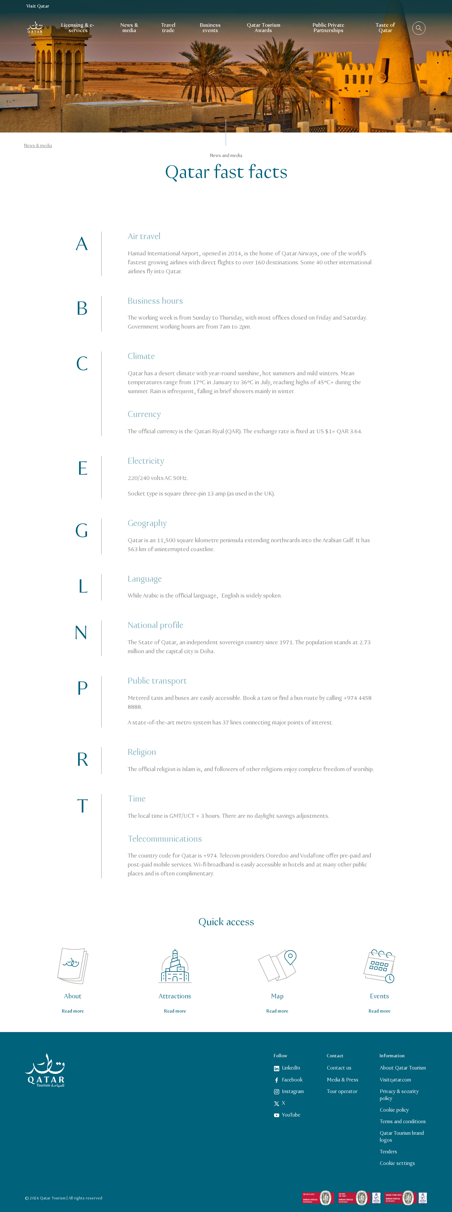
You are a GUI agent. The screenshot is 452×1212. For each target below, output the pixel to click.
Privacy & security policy (399, 1095)
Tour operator (342, 1091)
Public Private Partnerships (328, 28)
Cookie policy (394, 1110)
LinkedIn (291, 1068)
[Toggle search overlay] (419, 28)
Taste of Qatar (385, 28)
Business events (210, 28)
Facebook (292, 1080)
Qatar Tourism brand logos (402, 1137)
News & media (129, 28)
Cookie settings (397, 1163)
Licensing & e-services (78, 28)
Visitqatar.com (395, 1080)
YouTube (291, 1115)
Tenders (388, 1151)
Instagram (293, 1091)
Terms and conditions (403, 1121)
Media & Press (342, 1080)
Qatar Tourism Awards (263, 28)
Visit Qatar (37, 6)
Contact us (339, 1068)
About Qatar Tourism (403, 1068)
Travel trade (168, 28)
